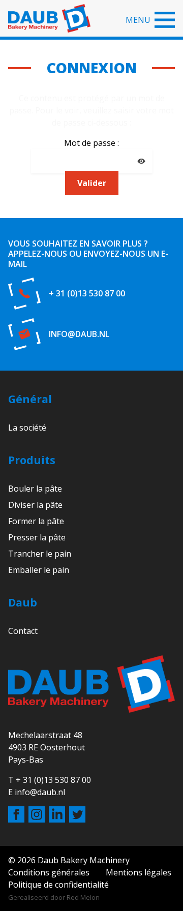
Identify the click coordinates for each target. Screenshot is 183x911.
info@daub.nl (79, 334)
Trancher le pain (39, 553)
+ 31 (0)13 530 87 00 (87, 293)
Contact (23, 630)
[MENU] (165, 20)
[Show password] (141, 161)
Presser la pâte (37, 537)
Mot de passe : (91, 142)
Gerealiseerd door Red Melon (54, 897)
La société (27, 427)
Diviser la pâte (35, 504)
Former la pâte (36, 521)
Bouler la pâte (35, 488)
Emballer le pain (38, 569)
